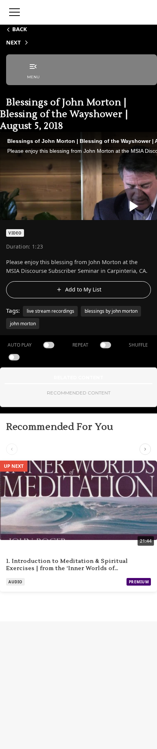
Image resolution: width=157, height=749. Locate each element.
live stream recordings (50, 311)
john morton (23, 323)
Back (19, 29)
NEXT (13, 42)
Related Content (78, 377)
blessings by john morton (111, 311)
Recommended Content (79, 393)
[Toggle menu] (14, 12)
